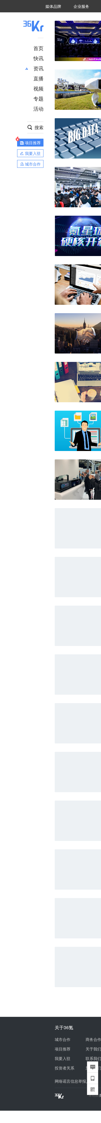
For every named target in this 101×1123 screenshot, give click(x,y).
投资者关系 (64, 1068)
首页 (38, 48)
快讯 (38, 58)
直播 (38, 78)
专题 (38, 98)
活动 (38, 108)
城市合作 (62, 1039)
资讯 (38, 68)
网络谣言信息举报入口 (74, 1081)
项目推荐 (62, 1049)
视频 (38, 88)
